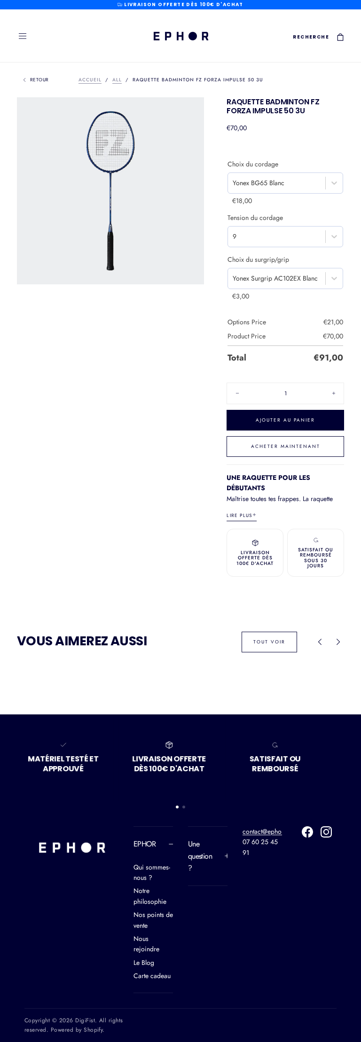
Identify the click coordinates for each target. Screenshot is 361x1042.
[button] (22, 36)
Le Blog (143, 962)
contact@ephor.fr (266, 831)
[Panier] (340, 37)
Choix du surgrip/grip (258, 259)
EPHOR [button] (144, 843)
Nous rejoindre (146, 944)
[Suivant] (338, 642)
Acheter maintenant (285, 446)
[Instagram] (326, 832)
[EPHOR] (71, 847)
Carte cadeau (152, 975)
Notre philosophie (149, 896)
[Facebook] (307, 832)
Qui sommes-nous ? (151, 872)
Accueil (90, 79)
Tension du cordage (255, 217)
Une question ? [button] (200, 855)
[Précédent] (319, 642)
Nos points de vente (153, 920)
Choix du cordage (253, 164)
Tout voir (269, 641)
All (117, 79)
